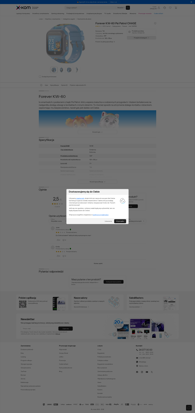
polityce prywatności (100, 215)
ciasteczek (80, 198)
